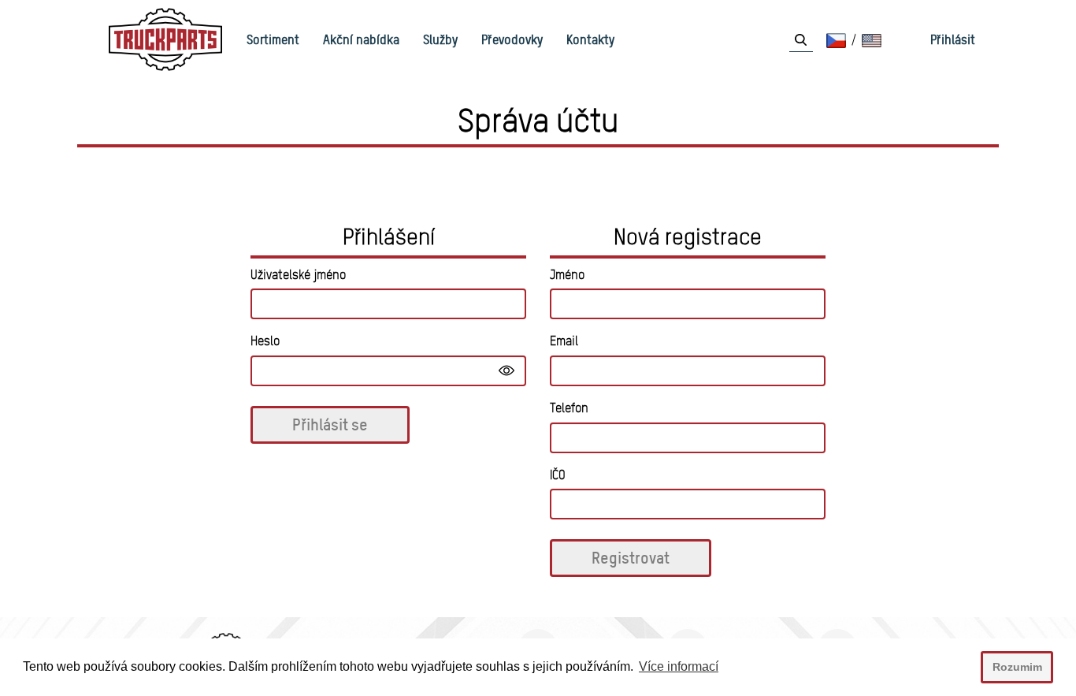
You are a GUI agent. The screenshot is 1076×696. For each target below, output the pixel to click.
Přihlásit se (330, 424)
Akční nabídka (361, 39)
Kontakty (590, 39)
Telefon (569, 407)
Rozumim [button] (1017, 667)
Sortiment (273, 39)
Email (564, 340)
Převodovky (512, 39)
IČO (558, 474)
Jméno (567, 274)
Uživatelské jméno (298, 274)
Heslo (265, 340)
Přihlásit (952, 39)
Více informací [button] (678, 666)
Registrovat (631, 558)
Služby (440, 39)
